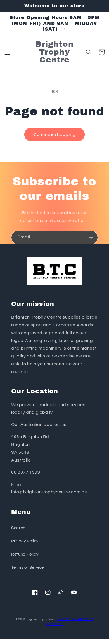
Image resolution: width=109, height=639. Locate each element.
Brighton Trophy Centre (41, 619)
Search (18, 528)
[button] (7, 52)
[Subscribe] (91, 237)
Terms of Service (27, 567)
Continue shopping (54, 134)
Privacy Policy (25, 541)
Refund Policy (24, 554)
